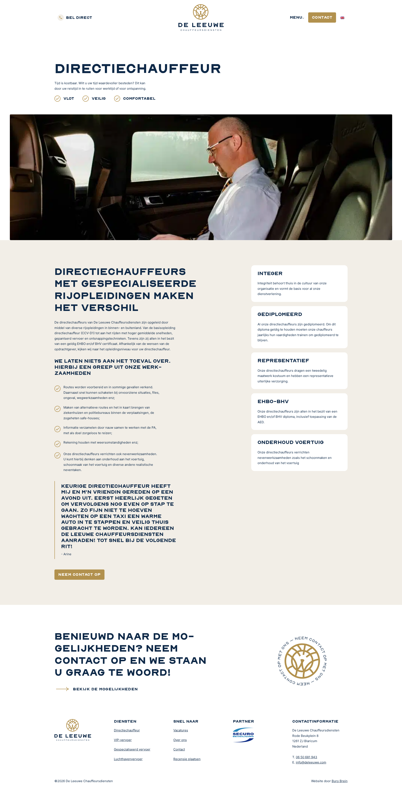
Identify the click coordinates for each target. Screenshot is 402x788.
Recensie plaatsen (187, 759)
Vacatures (180, 730)
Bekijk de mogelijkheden (105, 689)
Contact (322, 17)
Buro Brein (340, 781)
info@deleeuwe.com (311, 762)
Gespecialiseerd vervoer (132, 749)
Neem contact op (79, 574)
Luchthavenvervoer (128, 759)
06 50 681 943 (306, 757)
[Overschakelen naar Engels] (342, 17)
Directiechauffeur (127, 730)
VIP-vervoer (123, 740)
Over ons (180, 740)
